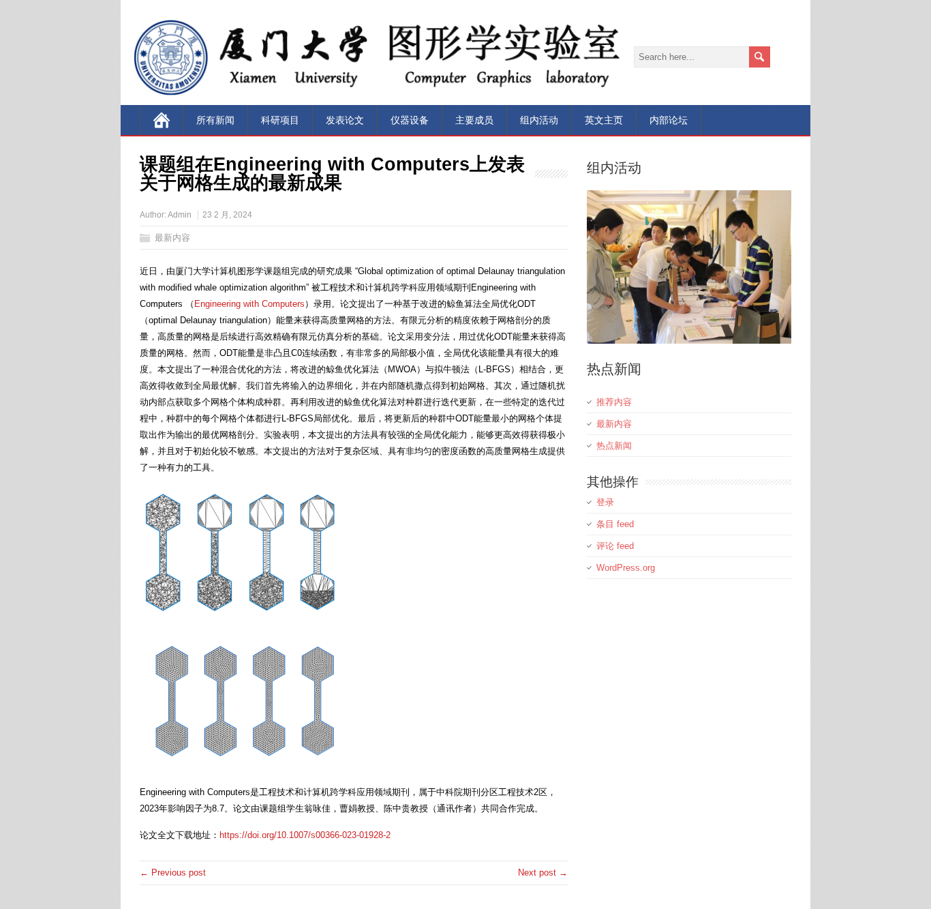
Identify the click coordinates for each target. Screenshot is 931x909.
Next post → (543, 872)
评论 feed (615, 546)
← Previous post (173, 872)
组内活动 (539, 120)
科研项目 (280, 120)
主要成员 (474, 120)
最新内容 (172, 238)
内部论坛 (669, 120)
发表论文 (345, 120)
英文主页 (604, 120)
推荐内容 (614, 402)
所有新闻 (215, 120)
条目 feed (615, 524)
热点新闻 (614, 446)
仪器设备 (410, 120)
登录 (605, 502)
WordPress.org (625, 568)
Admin (180, 215)
